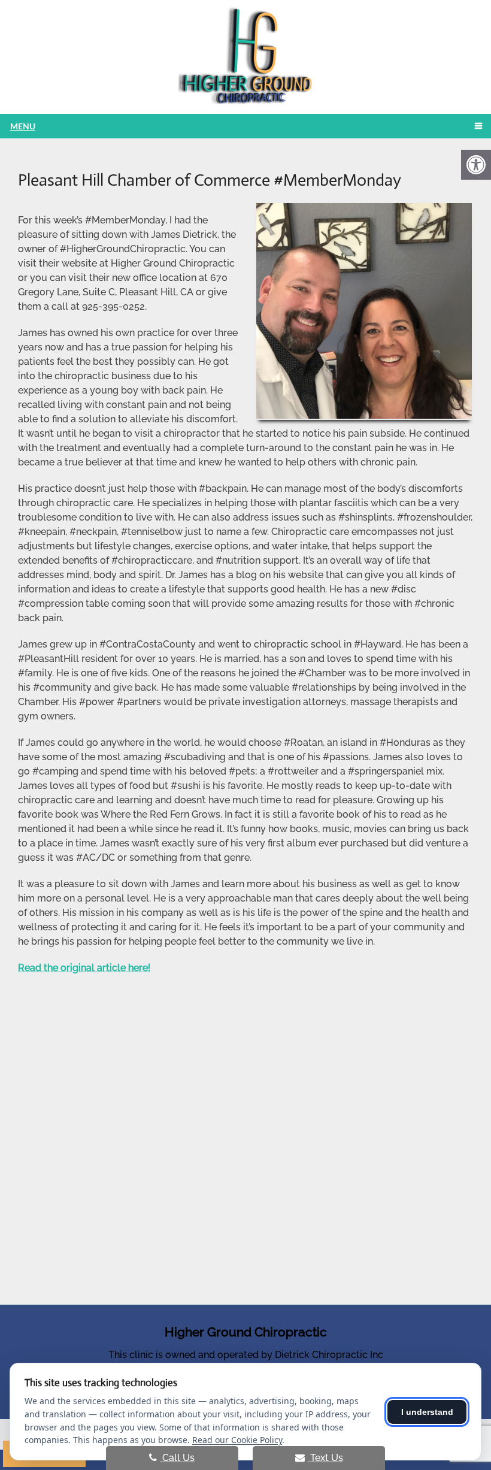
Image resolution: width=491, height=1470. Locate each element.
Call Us (177, 1457)
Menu (22, 126)
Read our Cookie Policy (237, 1439)
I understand (427, 1412)
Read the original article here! (84, 967)
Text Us (325, 1457)
